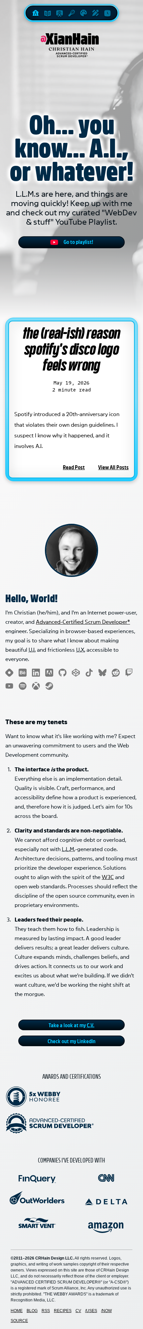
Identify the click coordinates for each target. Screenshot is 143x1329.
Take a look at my (71, 1025)
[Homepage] (71, 45)
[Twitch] (129, 673)
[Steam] (49, 686)
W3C (108, 876)
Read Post (74, 467)
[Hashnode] (9, 673)
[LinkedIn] (36, 673)
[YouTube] (9, 686)
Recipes (63, 1310)
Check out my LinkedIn (71, 1041)
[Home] (36, 13)
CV (78, 1310)
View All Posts (113, 467)
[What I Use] (95, 13)
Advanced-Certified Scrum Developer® (83, 621)
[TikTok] (89, 673)
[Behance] (23, 673)
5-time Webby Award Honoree (33, 1096)
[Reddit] (116, 673)
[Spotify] (23, 686)
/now (106, 1310)
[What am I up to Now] (107, 13)
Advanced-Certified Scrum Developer (49, 1123)
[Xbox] (36, 686)
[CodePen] (76, 673)
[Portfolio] (83, 13)
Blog (32, 1310)
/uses (91, 1310)
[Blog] (48, 13)
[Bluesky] (102, 673)
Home (17, 1310)
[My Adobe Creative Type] (49, 673)
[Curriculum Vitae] (60, 13)
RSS (46, 1310)
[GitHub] (63, 673)
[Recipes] (71, 13)
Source (19, 1320)
